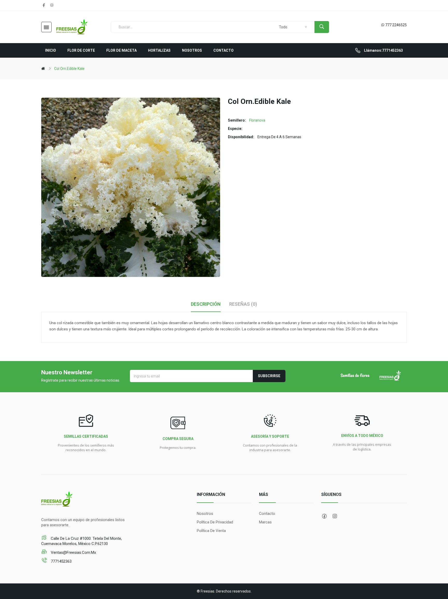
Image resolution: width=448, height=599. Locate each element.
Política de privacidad (215, 522)
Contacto (267, 513)
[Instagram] (51, 5)
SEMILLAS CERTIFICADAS (86, 436)
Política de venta (211, 530)
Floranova (257, 120)
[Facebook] (43, 5)
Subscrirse (269, 376)
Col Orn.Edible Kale (69, 68)
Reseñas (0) (243, 304)
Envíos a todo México (362, 436)
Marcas (265, 522)
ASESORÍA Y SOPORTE (270, 436)
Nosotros (205, 513)
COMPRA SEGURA (178, 439)
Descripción (206, 304)
